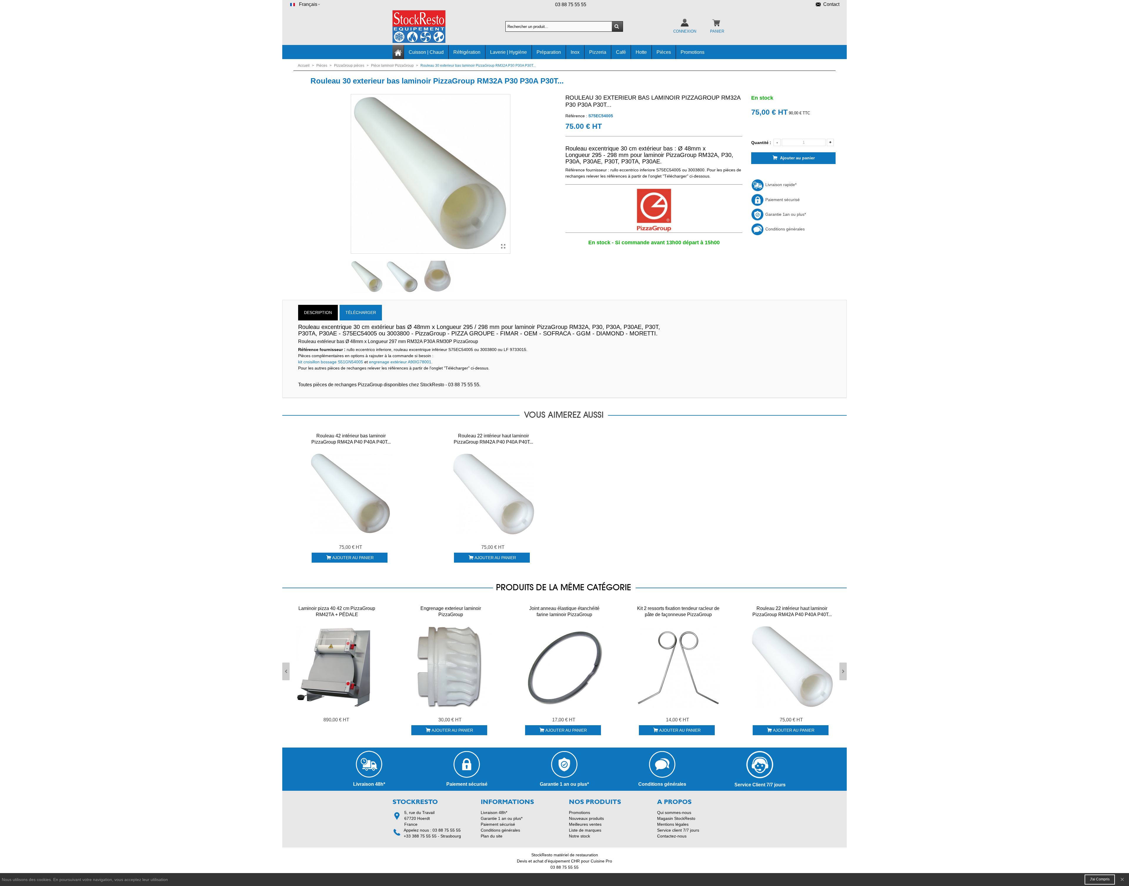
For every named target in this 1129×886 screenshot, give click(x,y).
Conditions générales (784, 229)
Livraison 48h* (494, 812)
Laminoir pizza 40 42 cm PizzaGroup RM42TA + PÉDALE (336, 611)
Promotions (692, 52)
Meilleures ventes (585, 824)
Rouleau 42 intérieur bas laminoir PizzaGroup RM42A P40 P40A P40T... (351, 438)
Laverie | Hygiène (508, 52)
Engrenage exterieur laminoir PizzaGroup (450, 611)
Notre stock (579, 836)
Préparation (549, 52)
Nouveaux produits (586, 818)
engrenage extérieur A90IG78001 (400, 362)
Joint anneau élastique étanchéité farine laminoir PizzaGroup (564, 611)
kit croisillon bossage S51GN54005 (330, 362)
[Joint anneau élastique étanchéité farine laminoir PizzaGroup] (564, 666)
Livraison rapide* (780, 184)
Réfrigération (466, 52)
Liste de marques (585, 830)
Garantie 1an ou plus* (785, 214)
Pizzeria (597, 52)
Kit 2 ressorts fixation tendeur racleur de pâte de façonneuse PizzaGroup (678, 611)
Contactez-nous (672, 836)
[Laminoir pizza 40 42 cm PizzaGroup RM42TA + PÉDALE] (337, 666)
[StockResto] (425, 26)
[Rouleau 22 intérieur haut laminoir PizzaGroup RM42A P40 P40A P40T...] (493, 494)
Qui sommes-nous (674, 812)
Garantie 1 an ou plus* (501, 818)
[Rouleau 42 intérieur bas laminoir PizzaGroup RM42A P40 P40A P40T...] (351, 494)
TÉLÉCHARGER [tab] (360, 312)
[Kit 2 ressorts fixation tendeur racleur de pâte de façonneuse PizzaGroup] (678, 666)
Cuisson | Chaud (426, 52)
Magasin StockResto (676, 818)
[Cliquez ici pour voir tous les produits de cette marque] (653, 210)
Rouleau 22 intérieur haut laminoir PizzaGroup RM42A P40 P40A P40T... (493, 438)
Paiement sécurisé (782, 199)
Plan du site (491, 836)
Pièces (664, 52)
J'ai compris (1100, 879)
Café (621, 52)
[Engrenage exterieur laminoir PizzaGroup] (451, 666)
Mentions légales (673, 824)
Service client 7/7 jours (678, 830)
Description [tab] (318, 312)
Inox (575, 52)
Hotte (641, 52)
